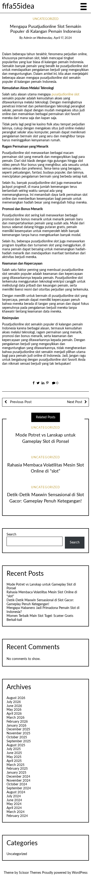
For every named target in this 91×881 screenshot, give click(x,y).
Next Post (74, 402)
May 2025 (14, 757)
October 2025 (17, 737)
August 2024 (16, 792)
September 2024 (19, 788)
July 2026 (14, 702)
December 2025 (18, 729)
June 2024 (14, 800)
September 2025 (19, 741)
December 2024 (18, 776)
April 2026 (14, 713)
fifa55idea (18, 6)
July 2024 (14, 796)
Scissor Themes (30, 872)
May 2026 (14, 709)
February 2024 (17, 816)
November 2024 (18, 780)
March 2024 (15, 812)
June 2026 (14, 706)
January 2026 (16, 725)
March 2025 (15, 765)
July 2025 (14, 749)
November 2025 (18, 733)
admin (28, 38)
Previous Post (20, 402)
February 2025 (17, 768)
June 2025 (14, 753)
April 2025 (14, 761)
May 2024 (14, 804)
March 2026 (15, 717)
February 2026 (17, 721)
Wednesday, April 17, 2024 (54, 38)
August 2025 (16, 745)
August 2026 (16, 698)
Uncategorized (46, 19)
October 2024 (17, 784)
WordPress (80, 872)
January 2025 (16, 772)
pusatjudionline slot (65, 94)
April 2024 (14, 808)
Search (11, 534)
